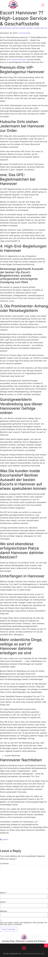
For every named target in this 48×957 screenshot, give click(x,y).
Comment (4, 863)
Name (3, 893)
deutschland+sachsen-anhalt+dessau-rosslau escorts (23, 28)
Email (3, 902)
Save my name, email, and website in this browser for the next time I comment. (23, 923)
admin (5, 839)
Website (3, 911)
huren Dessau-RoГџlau (16, 59)
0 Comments (24, 33)
